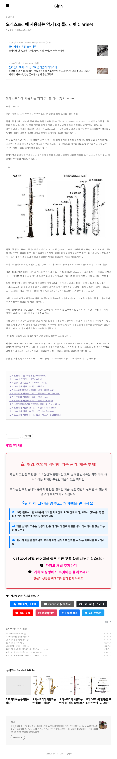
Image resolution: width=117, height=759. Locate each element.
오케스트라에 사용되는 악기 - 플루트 (27, 386)
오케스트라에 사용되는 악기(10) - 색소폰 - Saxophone (35, 415)
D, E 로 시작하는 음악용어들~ (16, 636)
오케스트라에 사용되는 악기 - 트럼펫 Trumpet (31, 400)
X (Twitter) (95, 613)
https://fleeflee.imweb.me (21, 63)
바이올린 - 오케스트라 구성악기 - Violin (28, 383)
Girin (58, 6)
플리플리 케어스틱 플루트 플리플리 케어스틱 (33, 67)
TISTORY (59, 753)
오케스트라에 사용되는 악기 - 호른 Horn (28, 397)
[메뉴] (7, 6)
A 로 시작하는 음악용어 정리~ (16, 646)
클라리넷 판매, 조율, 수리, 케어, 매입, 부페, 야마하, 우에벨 (36, 50)
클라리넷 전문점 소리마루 (23, 46)
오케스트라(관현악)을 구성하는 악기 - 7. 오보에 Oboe (34, 404)
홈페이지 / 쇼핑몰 (26, 604)
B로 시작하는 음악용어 (14, 643)
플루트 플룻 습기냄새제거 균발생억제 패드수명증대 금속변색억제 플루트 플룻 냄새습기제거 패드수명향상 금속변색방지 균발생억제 (49, 72)
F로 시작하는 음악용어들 (14, 633)
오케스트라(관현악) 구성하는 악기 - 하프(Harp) (31, 390)
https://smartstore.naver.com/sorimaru (27, 42)
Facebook (71, 613)
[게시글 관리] (18, 436)
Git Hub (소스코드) (93, 604)
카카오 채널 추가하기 (61, 565)
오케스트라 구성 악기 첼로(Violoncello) (27, 375)
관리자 (68, 753)
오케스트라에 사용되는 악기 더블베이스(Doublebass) (34, 393)
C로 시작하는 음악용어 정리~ (16, 639)
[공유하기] (14, 436)
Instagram (48, 613)
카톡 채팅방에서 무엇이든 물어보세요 (61, 572)
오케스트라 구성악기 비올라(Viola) (25, 379)
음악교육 (9, 628)
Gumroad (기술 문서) (59, 604)
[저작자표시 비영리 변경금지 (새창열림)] (37, 436)
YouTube (25, 613)
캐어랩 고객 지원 (14, 445)
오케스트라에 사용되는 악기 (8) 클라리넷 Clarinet (32, 407)
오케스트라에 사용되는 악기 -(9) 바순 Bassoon (31, 411)
